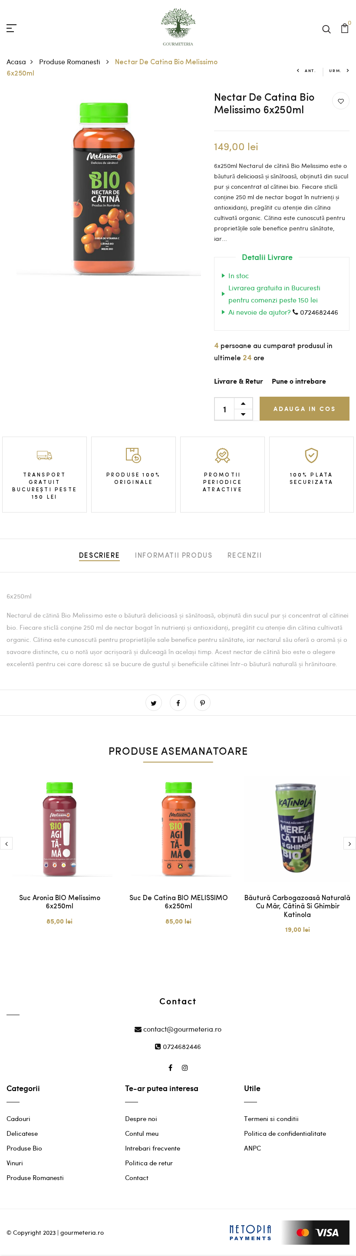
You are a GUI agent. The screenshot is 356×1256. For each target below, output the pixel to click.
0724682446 (318, 311)
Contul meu (141, 1133)
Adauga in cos (305, 408)
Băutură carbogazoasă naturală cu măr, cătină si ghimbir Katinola (297, 906)
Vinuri (15, 1162)
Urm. (335, 70)
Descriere (99, 555)
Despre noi (141, 1118)
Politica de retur (149, 1162)
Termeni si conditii (271, 1118)
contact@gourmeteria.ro (181, 1028)
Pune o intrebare (299, 381)
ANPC (252, 1148)
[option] (59, 856)
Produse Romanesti (70, 61)
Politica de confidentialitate (285, 1133)
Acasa (16, 61)
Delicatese (22, 1133)
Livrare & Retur (238, 381)
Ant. (310, 70)
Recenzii (244, 555)
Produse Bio (24, 1148)
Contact (136, 1177)
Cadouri (18, 1118)
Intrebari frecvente (152, 1148)
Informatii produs (173, 555)
